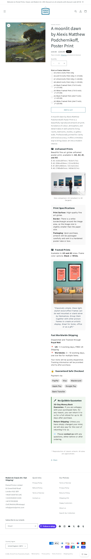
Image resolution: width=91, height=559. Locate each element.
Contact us (36, 498)
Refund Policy (37, 488)
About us (62, 508)
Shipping (64, 55)
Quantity (54, 59)
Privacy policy (46, 554)
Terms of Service (38, 493)
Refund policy (36, 554)
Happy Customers (65, 503)
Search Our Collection (67, 513)
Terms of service (56, 554)
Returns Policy (64, 493)
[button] (4, 11)
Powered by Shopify (23, 554)
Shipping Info (64, 498)
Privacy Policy (37, 483)
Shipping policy (68, 554)
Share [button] (55, 460)
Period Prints (14, 554)
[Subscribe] (35, 526)
